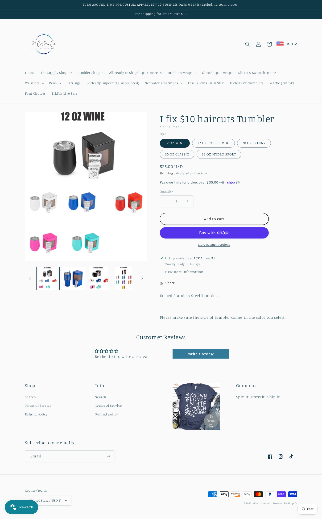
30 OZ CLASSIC (177, 154)
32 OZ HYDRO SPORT (219, 154)
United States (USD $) (46, 500)
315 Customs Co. (262, 503)
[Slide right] (142, 278)
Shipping (166, 173)
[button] (56, 72)
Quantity (166, 191)
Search (30, 397)
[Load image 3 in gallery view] (98, 278)
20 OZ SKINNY (254, 143)
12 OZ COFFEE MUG (213, 143)
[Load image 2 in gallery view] (73, 278)
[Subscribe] (108, 456)
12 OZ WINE (175, 143)
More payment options (214, 244)
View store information (184, 272)
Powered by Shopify (285, 503)
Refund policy (36, 414)
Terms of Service (38, 405)
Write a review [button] (201, 354)
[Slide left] (30, 278)
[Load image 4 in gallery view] (123, 278)
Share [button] (170, 283)
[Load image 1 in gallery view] (48, 278)
